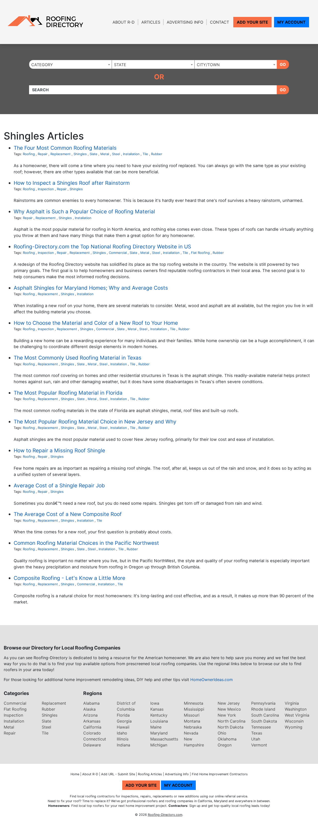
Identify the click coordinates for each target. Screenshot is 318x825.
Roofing (29, 154)
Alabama (91, 703)
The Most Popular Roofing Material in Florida (68, 393)
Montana (192, 721)
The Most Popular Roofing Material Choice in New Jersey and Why (95, 421)
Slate (93, 154)
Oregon (225, 744)
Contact (219, 22)
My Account (291, 22)
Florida (123, 715)
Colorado (92, 733)
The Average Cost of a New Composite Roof (68, 514)
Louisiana (159, 721)
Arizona (90, 715)
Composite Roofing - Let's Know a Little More (69, 578)
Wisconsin (294, 721)
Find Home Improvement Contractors (220, 774)
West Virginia (297, 715)
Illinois (122, 738)
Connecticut (94, 738)
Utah (255, 738)
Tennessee (261, 727)
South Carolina (265, 715)
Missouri (191, 715)
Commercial (118, 253)
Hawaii (123, 727)
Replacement (60, 154)
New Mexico (229, 709)
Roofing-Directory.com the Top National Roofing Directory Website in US (102, 246)
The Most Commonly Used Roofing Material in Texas (77, 358)
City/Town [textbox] (208, 64)
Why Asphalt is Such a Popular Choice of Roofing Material (84, 211)
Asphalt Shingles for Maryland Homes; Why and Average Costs (91, 288)
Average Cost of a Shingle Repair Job (59, 485)
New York (227, 715)
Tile (145, 154)
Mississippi (194, 709)
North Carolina (231, 721)
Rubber (156, 154)
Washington (296, 709)
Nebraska (193, 727)
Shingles (80, 154)
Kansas (156, 709)
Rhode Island (263, 709)
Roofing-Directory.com (165, 815)
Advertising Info (185, 22)
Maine (155, 727)
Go (283, 64)
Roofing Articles (150, 774)
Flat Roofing (200, 253)
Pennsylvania (263, 703)
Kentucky (158, 715)
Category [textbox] (42, 64)
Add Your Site (252, 22)
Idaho (122, 733)
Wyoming (293, 727)
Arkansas (91, 721)
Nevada (191, 733)
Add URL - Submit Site (118, 774)
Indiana (123, 744)
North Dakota (230, 727)
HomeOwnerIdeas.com (211, 679)
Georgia (124, 721)
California (92, 727)
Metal (104, 154)
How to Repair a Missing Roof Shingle (59, 450)
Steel (116, 154)
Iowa (154, 703)
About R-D (124, 22)
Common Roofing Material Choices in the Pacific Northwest (86, 543)
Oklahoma (227, 738)
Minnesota (193, 703)
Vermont (259, 744)
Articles (150, 22)
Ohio (222, 733)
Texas (256, 733)
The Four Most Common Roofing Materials (65, 148)
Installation (131, 154)
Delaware (92, 744)
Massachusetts (164, 738)
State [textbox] (120, 64)
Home (75, 774)
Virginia (292, 703)
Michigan (158, 744)
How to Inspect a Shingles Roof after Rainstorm (72, 183)
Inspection (46, 189)
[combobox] (70, 64)
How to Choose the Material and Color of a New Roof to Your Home (96, 323)
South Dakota (264, 721)
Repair (42, 154)
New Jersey (229, 703)
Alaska (89, 709)
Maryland (159, 733)
